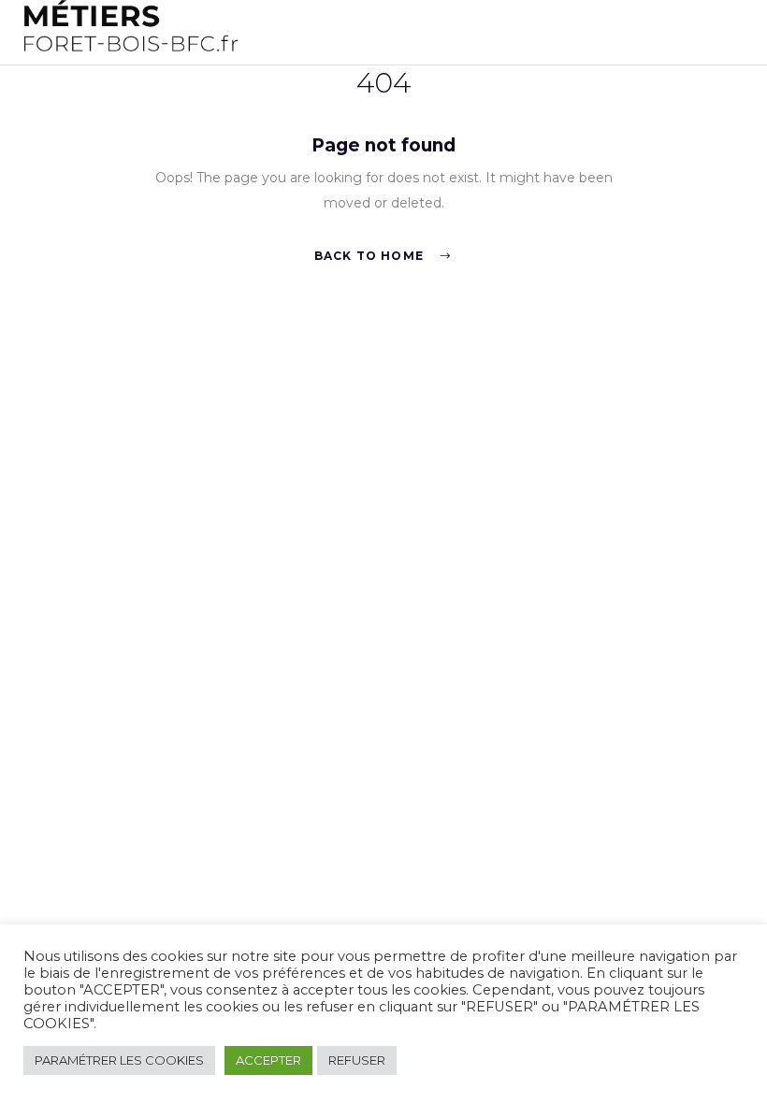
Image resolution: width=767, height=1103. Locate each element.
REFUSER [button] (356, 1060)
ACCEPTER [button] (268, 1060)
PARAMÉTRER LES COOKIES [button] (119, 1060)
